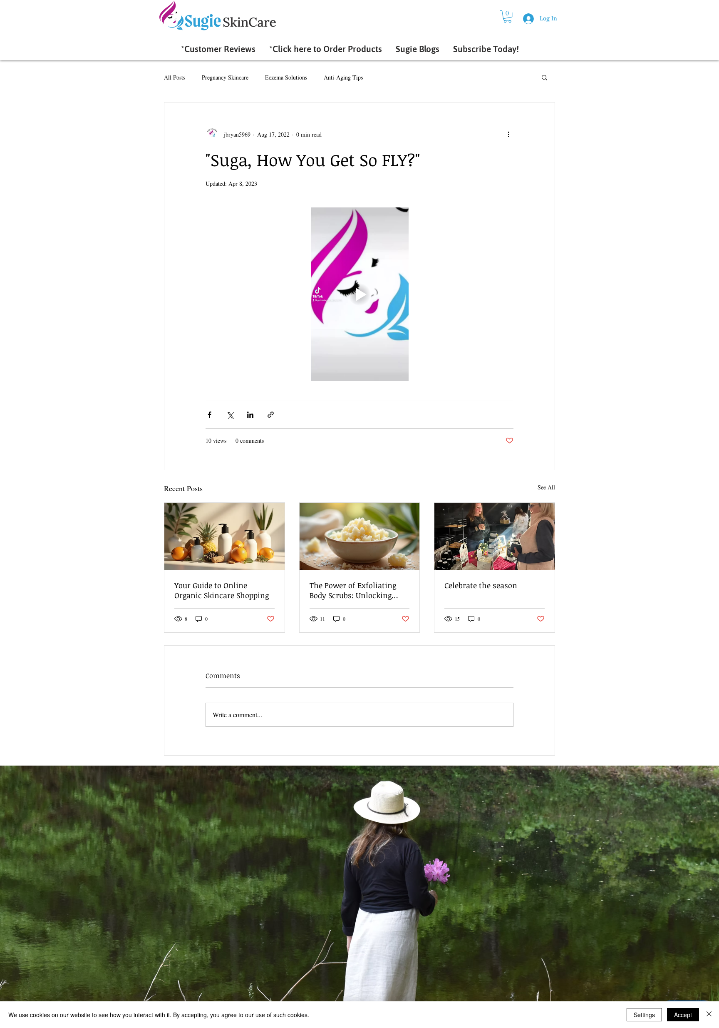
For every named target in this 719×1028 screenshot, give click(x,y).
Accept (683, 1015)
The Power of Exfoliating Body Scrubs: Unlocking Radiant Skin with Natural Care (356, 590)
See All (546, 487)
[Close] (709, 1014)
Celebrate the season (480, 585)
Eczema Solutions (286, 77)
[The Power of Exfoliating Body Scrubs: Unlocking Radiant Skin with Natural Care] (360, 536)
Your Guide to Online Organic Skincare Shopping (221, 590)
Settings (644, 1015)
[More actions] (508, 134)
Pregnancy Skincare (225, 77)
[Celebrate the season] (494, 536)
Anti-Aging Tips (343, 77)
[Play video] (359, 294)
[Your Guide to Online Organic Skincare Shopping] (224, 536)
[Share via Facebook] (209, 415)
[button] (544, 77)
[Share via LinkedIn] (250, 415)
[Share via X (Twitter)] (230, 415)
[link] (507, 16)
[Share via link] (271, 415)
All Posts (174, 77)
